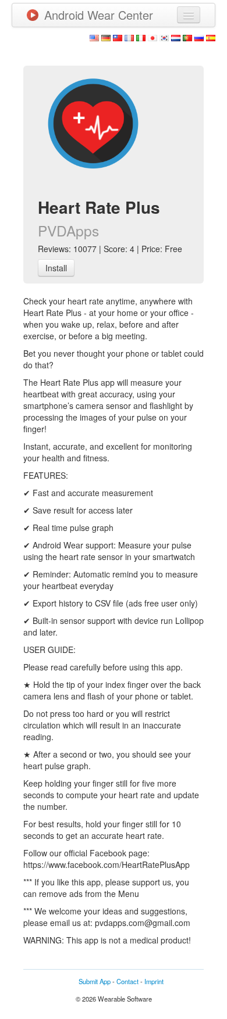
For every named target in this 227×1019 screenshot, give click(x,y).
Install (56, 268)
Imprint (154, 981)
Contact (127, 981)
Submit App (95, 981)
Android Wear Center (98, 14)
